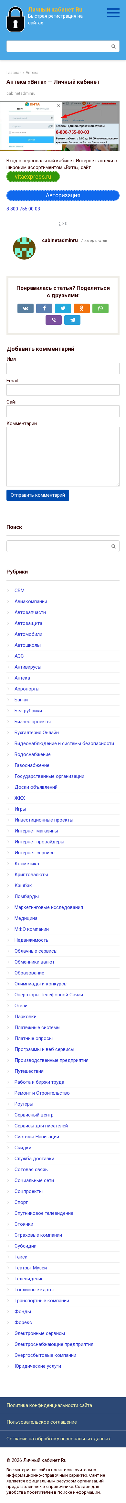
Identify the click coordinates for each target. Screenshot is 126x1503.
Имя (11, 359)
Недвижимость (31, 940)
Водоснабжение (33, 754)
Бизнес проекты (33, 722)
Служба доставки (34, 1158)
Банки (21, 700)
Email (12, 381)
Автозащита (28, 623)
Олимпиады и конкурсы (41, 984)
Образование (29, 973)
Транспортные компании (42, 1300)
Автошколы (28, 645)
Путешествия (29, 1071)
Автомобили (28, 634)
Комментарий (21, 423)
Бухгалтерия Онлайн (37, 732)
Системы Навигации (37, 1137)
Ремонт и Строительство (42, 1093)
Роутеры (24, 1104)
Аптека (22, 678)
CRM (20, 590)
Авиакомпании (31, 601)
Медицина (26, 918)
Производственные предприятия (52, 1060)
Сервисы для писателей (41, 1126)
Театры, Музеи (31, 1268)
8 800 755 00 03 (23, 209)
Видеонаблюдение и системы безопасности (64, 743)
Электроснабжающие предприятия (54, 1344)
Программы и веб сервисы (44, 1049)
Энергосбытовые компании (45, 1355)
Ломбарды (27, 896)
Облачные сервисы (36, 951)
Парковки (26, 1016)
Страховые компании (38, 1235)
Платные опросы (34, 1038)
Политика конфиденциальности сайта (49, 1405)
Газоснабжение (32, 765)
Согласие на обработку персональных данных (58, 1439)
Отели (21, 1006)
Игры (20, 809)
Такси (21, 1257)
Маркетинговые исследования (49, 907)
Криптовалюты (31, 874)
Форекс (23, 1322)
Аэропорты (27, 689)
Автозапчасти (30, 612)
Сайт (11, 402)
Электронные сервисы (40, 1333)
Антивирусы (28, 667)
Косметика (27, 864)
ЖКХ (20, 798)
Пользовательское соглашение (41, 1422)
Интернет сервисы (35, 853)
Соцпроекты (29, 1191)
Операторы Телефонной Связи (49, 995)
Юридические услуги (38, 1366)
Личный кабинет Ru (55, 9)
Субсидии (26, 1246)
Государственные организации (49, 776)
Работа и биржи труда (39, 1082)
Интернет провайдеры (39, 842)
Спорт (21, 1202)
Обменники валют (35, 962)
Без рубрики (28, 711)
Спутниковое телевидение (44, 1213)
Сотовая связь (31, 1169)
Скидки (23, 1148)
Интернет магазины (36, 831)
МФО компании (32, 929)
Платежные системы (37, 1027)
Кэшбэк (23, 885)
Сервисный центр (34, 1115)
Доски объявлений (36, 787)
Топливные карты (34, 1290)
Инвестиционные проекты (44, 820)
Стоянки (24, 1224)
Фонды (23, 1311)
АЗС (19, 656)
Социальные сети (34, 1180)
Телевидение (29, 1279)
